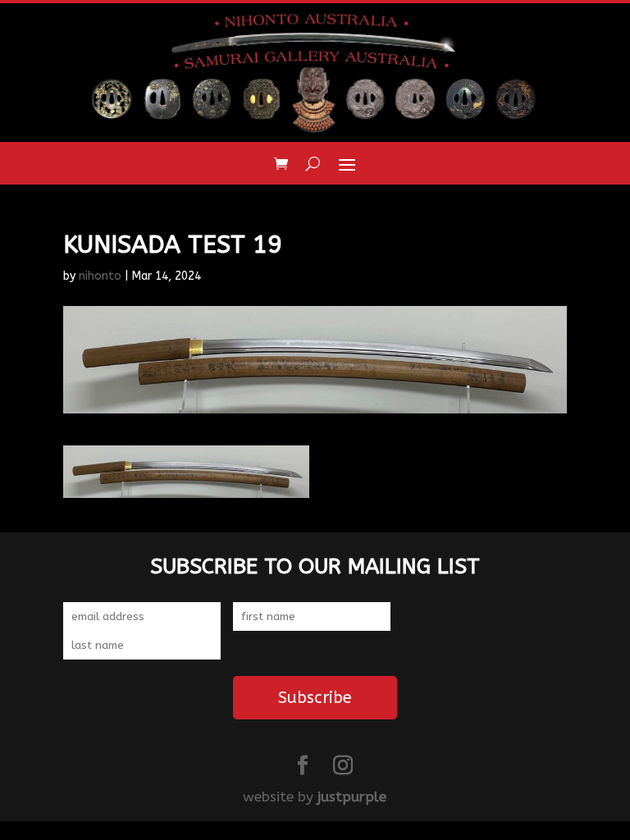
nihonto (100, 276)
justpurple (351, 796)
